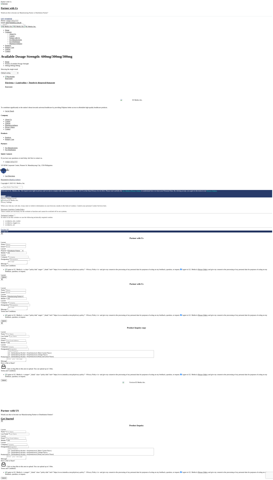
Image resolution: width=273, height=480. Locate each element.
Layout (3, 242)
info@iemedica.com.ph (13, 22)
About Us (12, 34)
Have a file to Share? (8, 363)
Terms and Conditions (8, 266)
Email (3, 247)
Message (4, 264)
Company (8, 32)
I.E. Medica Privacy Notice (132, 191)
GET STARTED (6, 19)
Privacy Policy (10, 127)
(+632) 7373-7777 (12, 21)
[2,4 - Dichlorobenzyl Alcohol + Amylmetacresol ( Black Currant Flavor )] (81, 353)
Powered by (10, 180)
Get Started (7, 418)
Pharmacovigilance (15, 44)
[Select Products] (81, 351)
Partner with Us (9, 8)
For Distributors (14, 42)
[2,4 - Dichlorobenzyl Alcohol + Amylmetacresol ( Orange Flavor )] (81, 355)
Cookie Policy (20, 209)
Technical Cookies (7, 215)
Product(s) (4, 357)
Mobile (4, 253)
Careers (12, 36)
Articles (7, 49)
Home (7, 30)
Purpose (4, 251)
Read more (8, 78)
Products (8, 45)
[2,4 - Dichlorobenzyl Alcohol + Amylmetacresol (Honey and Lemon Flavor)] (81, 357)
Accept (3, 196)
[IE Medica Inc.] (7, 26)
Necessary (4, 209)
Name (3, 244)
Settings (8, 196)
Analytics (11, 209)
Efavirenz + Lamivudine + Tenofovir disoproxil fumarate (30, 83)
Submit (4, 277)
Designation (5, 259)
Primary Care (9, 47)
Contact (7, 51)
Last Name (5, 336)
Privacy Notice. (212, 191)
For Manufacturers (15, 40)
